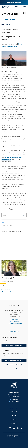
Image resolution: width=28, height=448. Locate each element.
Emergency (14, 408)
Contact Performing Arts (14, 345)
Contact (14, 411)
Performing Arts (14, 2)
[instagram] (16, 369)
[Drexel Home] (5, 7)
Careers (14, 419)
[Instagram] (10, 428)
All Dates (4, 223)
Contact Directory (14, 331)
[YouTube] (14, 428)
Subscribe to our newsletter (14, 360)
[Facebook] (12, 369)
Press (14, 415)
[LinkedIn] (18, 428)
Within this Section (6, 24)
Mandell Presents (10, 19)
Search (5, 215)
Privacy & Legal (17, 436)
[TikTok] (22, 428)
